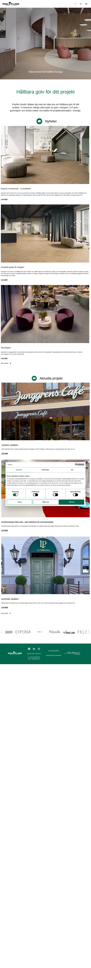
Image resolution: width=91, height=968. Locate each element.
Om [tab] (72, 470)
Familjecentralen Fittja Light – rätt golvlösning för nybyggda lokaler (27, 522)
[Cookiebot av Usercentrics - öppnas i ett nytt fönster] (76, 464)
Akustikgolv (6, 348)
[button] (86, 4)
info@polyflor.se (36, 658)
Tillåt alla (71, 502)
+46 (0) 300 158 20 (35, 657)
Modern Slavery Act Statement (53, 655)
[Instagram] (39, 649)
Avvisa (20, 502)
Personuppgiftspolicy (53, 650)
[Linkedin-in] (34, 649)
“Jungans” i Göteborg (9, 445)
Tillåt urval (45, 502)
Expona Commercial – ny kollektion (16, 189)
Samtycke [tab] (19, 470)
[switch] (35, 494)
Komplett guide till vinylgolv (12, 267)
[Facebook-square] (29, 649)
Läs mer (4, 199)
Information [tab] (45, 470)
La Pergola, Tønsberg (9, 599)
